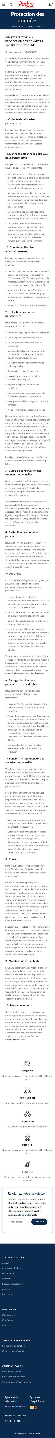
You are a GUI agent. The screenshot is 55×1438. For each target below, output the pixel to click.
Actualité (6, 1289)
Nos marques (8, 1273)
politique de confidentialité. (23, 1214)
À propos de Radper (11, 1268)
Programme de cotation (13, 1345)
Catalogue (7, 1294)
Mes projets (7, 1325)
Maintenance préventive (13, 1351)
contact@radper (31, 673)
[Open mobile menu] (4, 5)
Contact (6, 1278)
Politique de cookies (11, 1371)
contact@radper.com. (15, 1039)
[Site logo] (27, 4)
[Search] (11, 5)
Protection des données (13, 1376)
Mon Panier (7, 1320)
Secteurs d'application (12, 1283)
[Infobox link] (27, 1171)
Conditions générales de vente (16, 1382)
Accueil (15, 27)
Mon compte (8, 1314)
